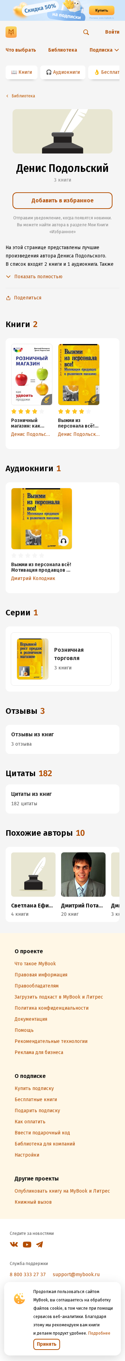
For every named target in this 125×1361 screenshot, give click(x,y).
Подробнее (99, 1333)
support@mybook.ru (76, 1274)
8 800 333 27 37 (28, 1274)
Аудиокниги (66, 72)
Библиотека (62, 50)
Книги (25, 72)
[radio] (14, 411)
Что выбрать (21, 50)
